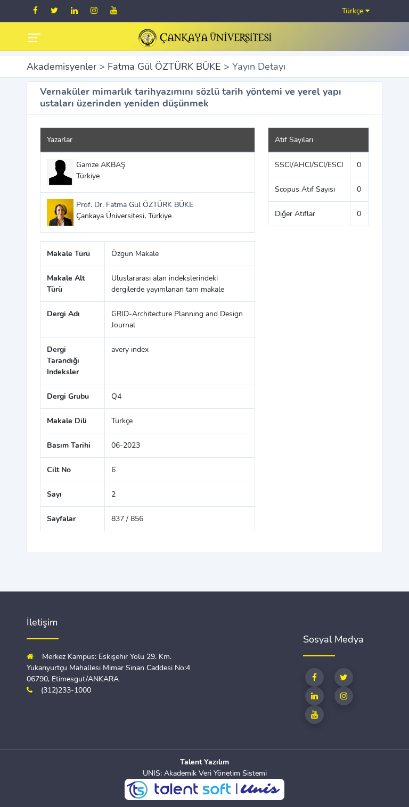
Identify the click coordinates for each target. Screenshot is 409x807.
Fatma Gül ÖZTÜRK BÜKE (164, 66)
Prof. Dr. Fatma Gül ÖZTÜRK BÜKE (134, 205)
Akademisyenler (61, 66)
